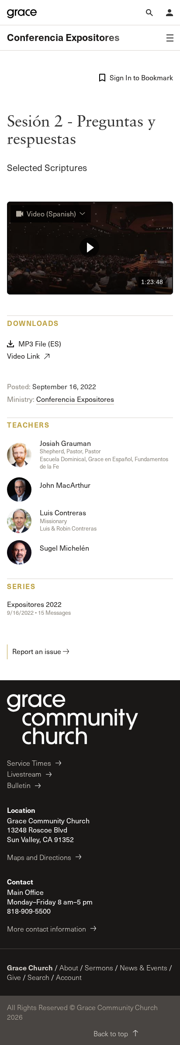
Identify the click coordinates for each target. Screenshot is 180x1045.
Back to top (110, 1033)
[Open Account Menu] (169, 13)
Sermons (99, 967)
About (68, 967)
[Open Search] (149, 13)
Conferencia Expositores (63, 37)
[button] (89, 247)
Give (14, 977)
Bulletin (19, 785)
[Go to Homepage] (22, 12)
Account (69, 977)
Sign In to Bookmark (141, 77)
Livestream (24, 773)
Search (38, 977)
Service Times (29, 762)
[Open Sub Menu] (170, 38)
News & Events (143, 967)
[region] (90, 248)
